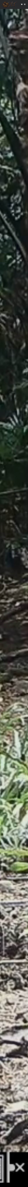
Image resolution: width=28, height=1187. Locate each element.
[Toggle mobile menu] (25, 4)
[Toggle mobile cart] (21, 4)
